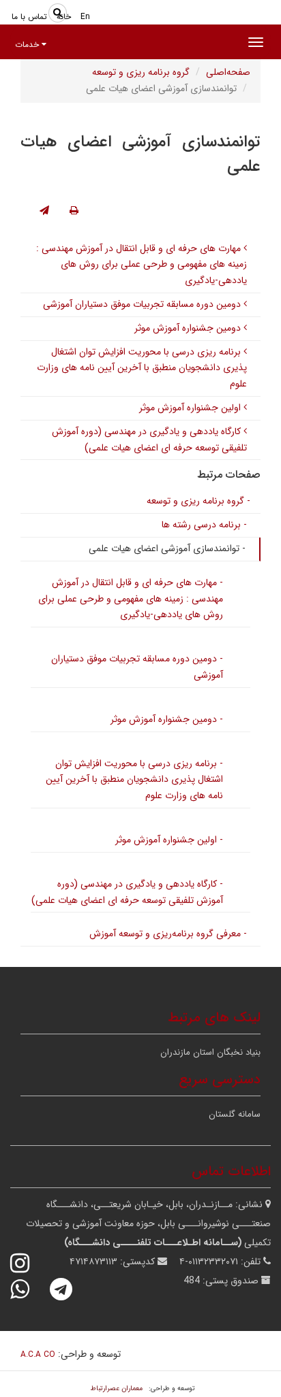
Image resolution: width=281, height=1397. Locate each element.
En (85, 16)
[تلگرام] (70, 1289)
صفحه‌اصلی (228, 72)
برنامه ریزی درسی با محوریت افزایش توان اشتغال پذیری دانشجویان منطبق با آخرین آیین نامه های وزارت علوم (142, 368)
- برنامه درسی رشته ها (204, 524)
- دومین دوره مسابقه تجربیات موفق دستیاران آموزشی (137, 667)
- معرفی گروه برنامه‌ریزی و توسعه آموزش (168, 933)
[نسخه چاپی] (74, 211)
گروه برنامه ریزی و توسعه (141, 72)
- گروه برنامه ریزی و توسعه (198, 500)
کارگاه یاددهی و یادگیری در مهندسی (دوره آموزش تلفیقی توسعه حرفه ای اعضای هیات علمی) (149, 439)
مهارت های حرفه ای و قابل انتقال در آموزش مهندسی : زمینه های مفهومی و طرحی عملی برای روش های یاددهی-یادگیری (141, 265)
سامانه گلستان (235, 1114)
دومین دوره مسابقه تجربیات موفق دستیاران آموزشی (143, 304)
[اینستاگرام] (28, 1263)
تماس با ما (29, 16)
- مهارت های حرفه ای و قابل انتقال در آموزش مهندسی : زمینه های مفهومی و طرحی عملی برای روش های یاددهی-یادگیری (130, 599)
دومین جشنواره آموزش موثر (188, 328)
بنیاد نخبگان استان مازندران (210, 1052)
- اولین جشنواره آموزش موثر (169, 839)
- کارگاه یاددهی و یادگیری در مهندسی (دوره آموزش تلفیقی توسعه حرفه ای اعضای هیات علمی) (127, 892)
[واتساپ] (28, 1289)
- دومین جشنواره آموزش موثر (166, 719)
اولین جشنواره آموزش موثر (191, 407)
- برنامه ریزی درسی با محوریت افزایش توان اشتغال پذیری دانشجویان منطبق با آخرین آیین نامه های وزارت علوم (134, 780)
